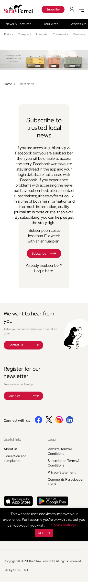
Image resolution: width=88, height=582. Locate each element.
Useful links (13, 439)
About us (10, 449)
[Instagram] (59, 422)
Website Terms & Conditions (60, 451)
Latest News (26, 84)
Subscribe (53, 9)
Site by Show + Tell (16, 570)
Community (60, 34)
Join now (14, 396)
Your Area (51, 24)
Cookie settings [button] (63, 525)
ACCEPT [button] (44, 533)
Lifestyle (41, 34)
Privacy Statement (62, 472)
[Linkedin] (69, 422)
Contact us (16, 345)
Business (79, 34)
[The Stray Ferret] (19, 9)
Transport (24, 34)
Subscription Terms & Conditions (63, 462)
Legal (52, 439)
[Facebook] (39, 422)
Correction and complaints (15, 458)
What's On (79, 24)
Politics (8, 34)
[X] (48, 421)
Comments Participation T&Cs (66, 481)
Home (8, 84)
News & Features (18, 24)
